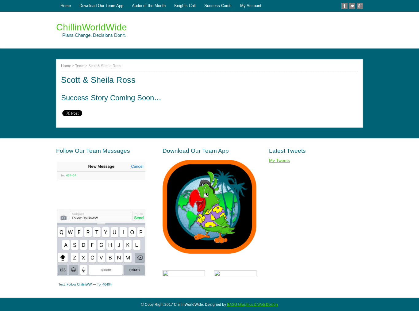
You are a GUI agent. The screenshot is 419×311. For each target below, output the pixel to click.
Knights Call (185, 5)
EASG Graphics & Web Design (252, 304)
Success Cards (218, 5)
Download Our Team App (101, 5)
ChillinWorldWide (91, 27)
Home (65, 5)
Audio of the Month (149, 5)
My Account (250, 5)
